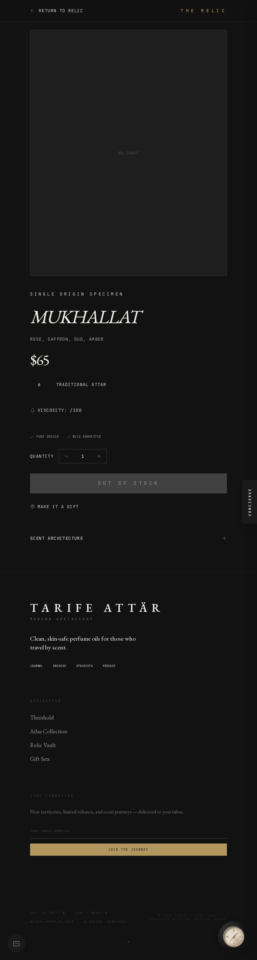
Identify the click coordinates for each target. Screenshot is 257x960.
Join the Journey (128, 850)
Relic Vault (43, 745)
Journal (36, 666)
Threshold (42, 717)
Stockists (84, 666)
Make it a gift (58, 506)
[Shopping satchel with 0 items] (16, 943)
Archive (59, 666)
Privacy (109, 666)
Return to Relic (61, 10)
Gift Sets (40, 758)
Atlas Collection (48, 731)
